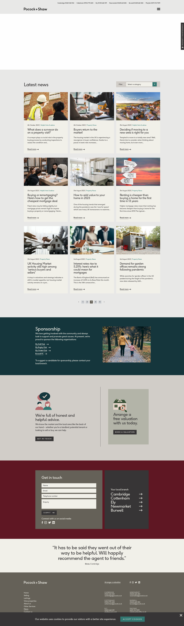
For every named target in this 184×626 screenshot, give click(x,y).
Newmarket (121, 506)
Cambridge (120, 494)
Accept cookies (132, 619)
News (26, 609)
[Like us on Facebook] (42, 522)
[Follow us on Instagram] (45, 522)
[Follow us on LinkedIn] (53, 522)
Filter (121, 84)
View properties (30, 601)
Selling (26, 595)
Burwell (117, 510)
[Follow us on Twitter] (49, 522)
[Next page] (104, 302)
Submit (47, 513)
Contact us (28, 612)
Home (26, 593)
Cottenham (120, 498)
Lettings (27, 598)
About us (27, 604)
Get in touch (44, 439)
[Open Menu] (158, 9)
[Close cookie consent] (181, 615)
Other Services (29, 606)
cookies (58, 619)
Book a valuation (125, 432)
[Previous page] (78, 302)
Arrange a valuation (113, 582)
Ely (113, 502)
